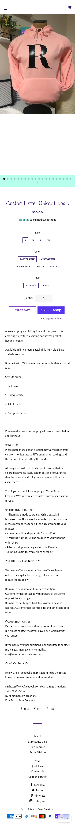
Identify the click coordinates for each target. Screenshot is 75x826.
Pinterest (39, 795)
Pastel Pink (27, 259)
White (40, 266)
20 (70, 179)
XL (48, 240)
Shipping (24, 219)
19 (67, 179)
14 (49, 179)
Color (37, 251)
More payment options (51, 318)
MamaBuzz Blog (37, 741)
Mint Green (47, 259)
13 (46, 179)
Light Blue (24, 266)
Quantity (28, 297)
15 (53, 179)
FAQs (37, 760)
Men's (46, 285)
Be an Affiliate (37, 752)
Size (37, 232)
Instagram (39, 801)
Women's (30, 285)
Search (38, 736)
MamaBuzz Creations (42, 809)
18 (63, 179)
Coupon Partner (37, 776)
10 (36, 179)
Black (54, 266)
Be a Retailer (38, 746)
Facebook (39, 784)
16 (56, 179)
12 (42, 179)
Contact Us (37, 771)
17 (60, 179)
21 (37, 182)
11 (39, 179)
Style (37, 278)
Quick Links (37, 766)
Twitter (39, 790)
